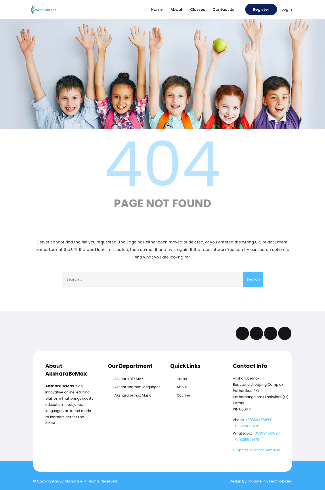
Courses (184, 395)
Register (261, 9)
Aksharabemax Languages (137, 386)
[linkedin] (284, 333)
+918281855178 (246, 426)
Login (286, 9)
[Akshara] (54, 9)
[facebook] (242, 333)
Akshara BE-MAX (128, 378)
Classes (197, 9)
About (176, 9)
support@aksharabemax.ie (256, 450)
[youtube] (270, 333)
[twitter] (256, 333)
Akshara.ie (73, 481)
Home (157, 9)
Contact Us (223, 9)
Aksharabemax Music (132, 395)
